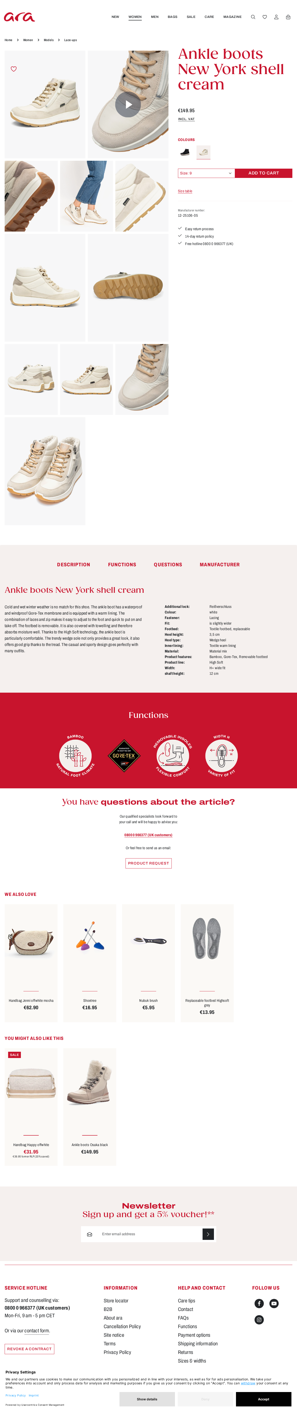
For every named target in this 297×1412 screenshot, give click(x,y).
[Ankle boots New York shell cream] (45, 104)
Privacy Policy (117, 1352)
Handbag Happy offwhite (31, 1145)
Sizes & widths (192, 1361)
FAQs (183, 1318)
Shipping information (198, 1343)
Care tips (186, 1301)
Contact (185, 1309)
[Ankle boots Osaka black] (89, 1083)
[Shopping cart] (288, 17)
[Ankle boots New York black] (185, 152)
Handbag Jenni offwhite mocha (31, 1000)
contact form (36, 1330)
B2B (108, 1309)
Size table (185, 191)
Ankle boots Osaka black (90, 1145)
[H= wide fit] (221, 756)
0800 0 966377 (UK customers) (148, 835)
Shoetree (89, 1000)
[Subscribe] (208, 1234)
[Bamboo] (75, 756)
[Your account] (276, 17)
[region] (86, 288)
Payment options (194, 1335)
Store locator (116, 1301)
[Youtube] (274, 1303)
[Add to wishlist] (13, 69)
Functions (187, 1326)
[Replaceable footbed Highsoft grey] (207, 939)
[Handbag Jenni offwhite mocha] (31, 939)
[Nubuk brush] (148, 939)
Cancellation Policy (122, 1326)
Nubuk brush (148, 1000)
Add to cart (264, 173)
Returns (185, 1352)
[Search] (253, 17)
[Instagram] (259, 1319)
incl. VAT (186, 119)
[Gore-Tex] (124, 756)
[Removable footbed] (173, 756)
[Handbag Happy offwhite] (31, 1083)
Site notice (114, 1335)
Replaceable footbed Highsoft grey (207, 1003)
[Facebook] (259, 1303)
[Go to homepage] (19, 16)
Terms (110, 1343)
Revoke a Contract (29, 1349)
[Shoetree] (89, 939)
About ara (113, 1318)
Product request (148, 863)
